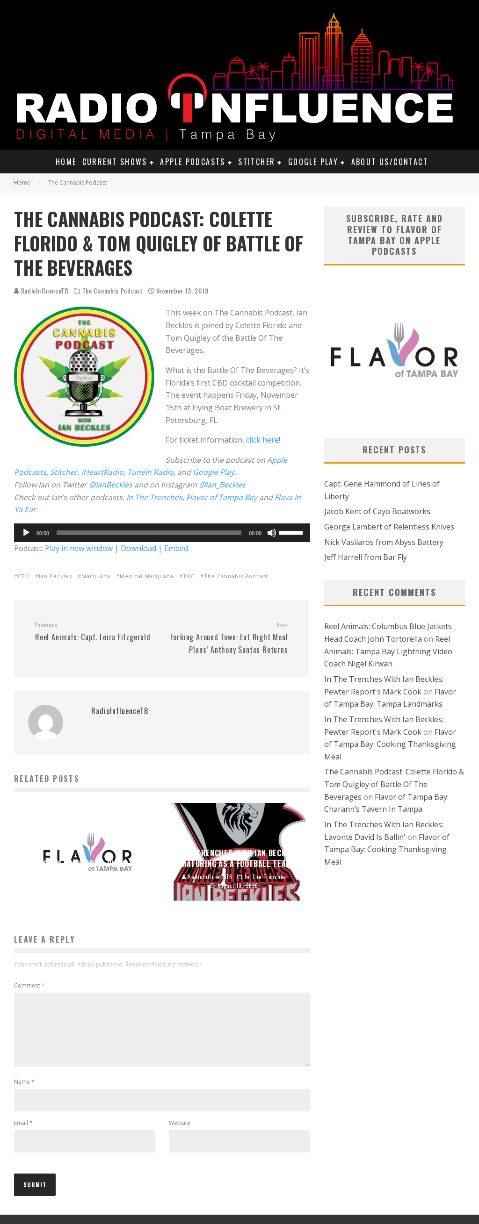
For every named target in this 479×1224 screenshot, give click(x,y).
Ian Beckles (55, 576)
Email (23, 1123)
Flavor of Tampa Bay (221, 497)
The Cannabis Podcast (112, 290)
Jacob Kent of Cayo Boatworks (377, 511)
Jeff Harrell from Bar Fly (365, 557)
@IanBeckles (110, 485)
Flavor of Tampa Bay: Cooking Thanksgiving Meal (390, 744)
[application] (162, 532)
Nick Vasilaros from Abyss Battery (383, 542)
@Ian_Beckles (222, 485)
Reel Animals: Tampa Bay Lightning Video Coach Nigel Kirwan (388, 651)
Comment (29, 985)
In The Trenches (154, 497)
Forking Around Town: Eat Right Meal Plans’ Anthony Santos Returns (229, 638)
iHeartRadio (102, 472)
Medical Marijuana (147, 576)
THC (189, 576)
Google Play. (214, 472)
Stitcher (256, 161)
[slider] (292, 531)
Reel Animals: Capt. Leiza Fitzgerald (93, 632)
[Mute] (271, 532)
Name (24, 1082)
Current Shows (114, 161)
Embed (176, 548)
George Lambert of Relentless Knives (389, 527)
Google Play (313, 161)
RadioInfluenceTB (44, 290)
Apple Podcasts (192, 161)
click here (262, 440)
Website (179, 1123)
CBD (23, 576)
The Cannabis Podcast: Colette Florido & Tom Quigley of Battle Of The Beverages (394, 784)
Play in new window (79, 548)
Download (138, 548)
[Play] (26, 532)
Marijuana (95, 576)
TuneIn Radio (150, 472)
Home (66, 161)
